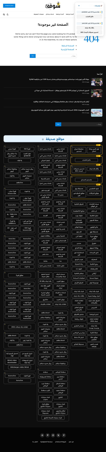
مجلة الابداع (79, 248)
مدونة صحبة (94, 278)
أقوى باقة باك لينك (45, 287)
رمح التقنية (94, 264)
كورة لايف (27, 243)
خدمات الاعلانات (9, 5)
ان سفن (94, 211)
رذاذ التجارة (79, 264)
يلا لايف (19, 160)
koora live (12, 205)
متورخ (94, 243)
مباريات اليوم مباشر (60, 318)
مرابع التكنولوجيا (79, 211)
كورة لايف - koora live (27, 304)
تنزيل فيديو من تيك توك (27, 355)
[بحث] (4, 14)
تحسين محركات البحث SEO (78, 170)
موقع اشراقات (94, 193)
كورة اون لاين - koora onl (27, 222)
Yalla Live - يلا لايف (12, 215)
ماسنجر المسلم (86, 180)
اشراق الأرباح (79, 283)
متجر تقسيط (45, 179)
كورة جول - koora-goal (27, 199)
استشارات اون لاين (79, 254)
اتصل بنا (35, 442)
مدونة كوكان (79, 227)
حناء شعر (45, 254)
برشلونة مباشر (45, 317)
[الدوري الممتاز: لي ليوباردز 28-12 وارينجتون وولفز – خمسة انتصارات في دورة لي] (96, 93)
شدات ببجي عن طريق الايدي (45, 196)
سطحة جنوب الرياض (60, 391)
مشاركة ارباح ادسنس (78, 150)
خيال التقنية (94, 216)
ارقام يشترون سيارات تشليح (60, 412)
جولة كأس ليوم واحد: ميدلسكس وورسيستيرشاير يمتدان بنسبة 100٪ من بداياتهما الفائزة (59, 79)
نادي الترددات (94, 253)
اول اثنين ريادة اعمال (94, 150)
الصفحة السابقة (68, 46)
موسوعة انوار (94, 283)
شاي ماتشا (60, 266)
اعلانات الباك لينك (79, 302)
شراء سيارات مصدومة (45, 412)
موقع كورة (19, 275)
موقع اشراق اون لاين (78, 194)
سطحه (45, 372)
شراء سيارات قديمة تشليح (53, 418)
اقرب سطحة (45, 390)
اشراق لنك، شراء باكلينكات (94, 302)
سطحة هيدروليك (45, 377)
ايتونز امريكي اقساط (45, 210)
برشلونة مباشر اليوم (12, 170)
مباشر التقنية (79, 273)
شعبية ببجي (60, 236)
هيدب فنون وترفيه (94, 345)
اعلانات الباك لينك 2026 (94, 320)
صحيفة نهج (94, 232)
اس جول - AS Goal (12, 229)
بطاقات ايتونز (45, 236)
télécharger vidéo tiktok (19, 367)
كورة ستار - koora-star (12, 192)
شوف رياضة (79, 319)
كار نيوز (78, 232)
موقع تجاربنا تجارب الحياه (45, 294)
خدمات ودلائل (50, 14)
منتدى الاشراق (79, 314)
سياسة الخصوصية (46, 442)
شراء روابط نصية (94, 296)
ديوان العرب (61, 299)
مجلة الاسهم (94, 220)
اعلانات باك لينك (60, 304)
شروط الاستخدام (60, 442)
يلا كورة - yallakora (12, 222)
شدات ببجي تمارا (45, 149)
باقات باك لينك (79, 296)
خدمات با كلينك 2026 (60, 294)
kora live (12, 239)
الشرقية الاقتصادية (78, 221)
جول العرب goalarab (27, 155)
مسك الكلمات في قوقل (94, 205)
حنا (61, 261)
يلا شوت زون (27, 340)
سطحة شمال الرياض (60, 385)
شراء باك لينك (94, 291)
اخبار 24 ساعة (79, 337)
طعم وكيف (94, 269)
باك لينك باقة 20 (45, 281)
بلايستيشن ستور (60, 240)
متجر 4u (60, 195)
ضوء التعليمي (94, 188)
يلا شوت (60, 313)
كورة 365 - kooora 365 (27, 229)
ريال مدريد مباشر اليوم (27, 170)
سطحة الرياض (60, 372)
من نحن (71, 442)
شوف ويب (79, 216)
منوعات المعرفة (39, 14)
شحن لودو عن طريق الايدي (45, 230)
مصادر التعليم (79, 326)
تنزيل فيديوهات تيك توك (27, 361)
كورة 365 (27, 149)
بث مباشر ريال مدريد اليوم (12, 155)
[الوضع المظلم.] (7, 14)
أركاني (94, 273)
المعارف (94, 259)
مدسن (79, 243)
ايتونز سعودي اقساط (60, 166)
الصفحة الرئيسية (67, 49)
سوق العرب (60, 281)
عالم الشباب (86, 160)
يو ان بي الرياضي (79, 333)
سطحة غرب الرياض (45, 385)
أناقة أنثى (79, 236)
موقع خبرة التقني (94, 237)
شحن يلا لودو (60, 229)
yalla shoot (45, 313)
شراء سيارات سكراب (45, 398)
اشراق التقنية (79, 204)
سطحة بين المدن (60, 378)
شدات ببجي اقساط (61, 150)
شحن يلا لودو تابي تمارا (45, 203)
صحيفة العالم (79, 344)
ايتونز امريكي (45, 160)
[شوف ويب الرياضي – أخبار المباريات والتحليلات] (53, 5)
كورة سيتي (12, 149)
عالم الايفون (94, 227)
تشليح (60, 397)
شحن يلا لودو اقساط (45, 166)
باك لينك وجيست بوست (94, 327)
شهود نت (79, 269)
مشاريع (45, 299)
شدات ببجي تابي (45, 156)
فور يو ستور (45, 190)
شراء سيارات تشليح (60, 405)
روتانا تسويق (94, 248)
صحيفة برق (79, 188)
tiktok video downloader (12, 361)
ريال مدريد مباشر (60, 324)
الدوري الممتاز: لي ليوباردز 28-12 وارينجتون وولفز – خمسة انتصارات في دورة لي (61, 90)
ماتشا (45, 261)
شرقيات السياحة (79, 278)
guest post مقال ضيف (45, 275)
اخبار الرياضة (94, 314)
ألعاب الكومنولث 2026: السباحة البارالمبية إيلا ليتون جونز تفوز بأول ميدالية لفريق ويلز (60, 110)
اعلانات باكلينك (45, 304)
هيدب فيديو (79, 259)
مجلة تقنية (94, 333)
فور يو (45, 215)
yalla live (19, 183)
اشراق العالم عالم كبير (79, 309)
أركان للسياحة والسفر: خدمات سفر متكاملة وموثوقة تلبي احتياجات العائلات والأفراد (61, 102)
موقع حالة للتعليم (94, 338)
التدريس (94, 307)
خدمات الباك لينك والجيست (60, 275)
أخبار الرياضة (70, 14)
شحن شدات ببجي (61, 223)
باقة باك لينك (94, 169)
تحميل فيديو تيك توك (12, 355)
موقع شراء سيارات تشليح (45, 405)
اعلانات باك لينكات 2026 (19, 327)
